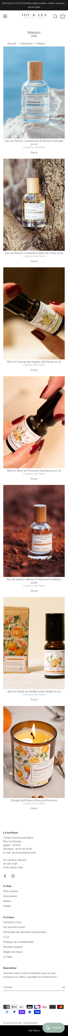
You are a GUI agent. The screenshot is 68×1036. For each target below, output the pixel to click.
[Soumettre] (63, 987)
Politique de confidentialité (18, 941)
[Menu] (5, 16)
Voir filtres (34, 1030)
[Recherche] (55, 16)
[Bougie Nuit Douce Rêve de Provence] (34, 752)
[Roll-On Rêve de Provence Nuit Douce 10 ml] (34, 422)
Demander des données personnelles (25, 932)
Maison (7, 901)
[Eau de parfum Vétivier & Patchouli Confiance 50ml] (34, 531)
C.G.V (6, 937)
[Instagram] (13, 876)
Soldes (7, 906)
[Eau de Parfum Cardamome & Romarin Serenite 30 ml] (34, 93)
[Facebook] (5, 876)
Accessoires (10, 896)
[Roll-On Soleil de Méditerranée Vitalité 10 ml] (34, 643)
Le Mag (7, 956)
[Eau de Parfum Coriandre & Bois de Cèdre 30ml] (34, 205)
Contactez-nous (12, 922)
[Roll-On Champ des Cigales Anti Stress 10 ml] (34, 313)
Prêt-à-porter (10, 891)
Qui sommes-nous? (14, 927)
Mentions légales (13, 946)
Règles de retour (12, 951)
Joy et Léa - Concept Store (24, 1023)
